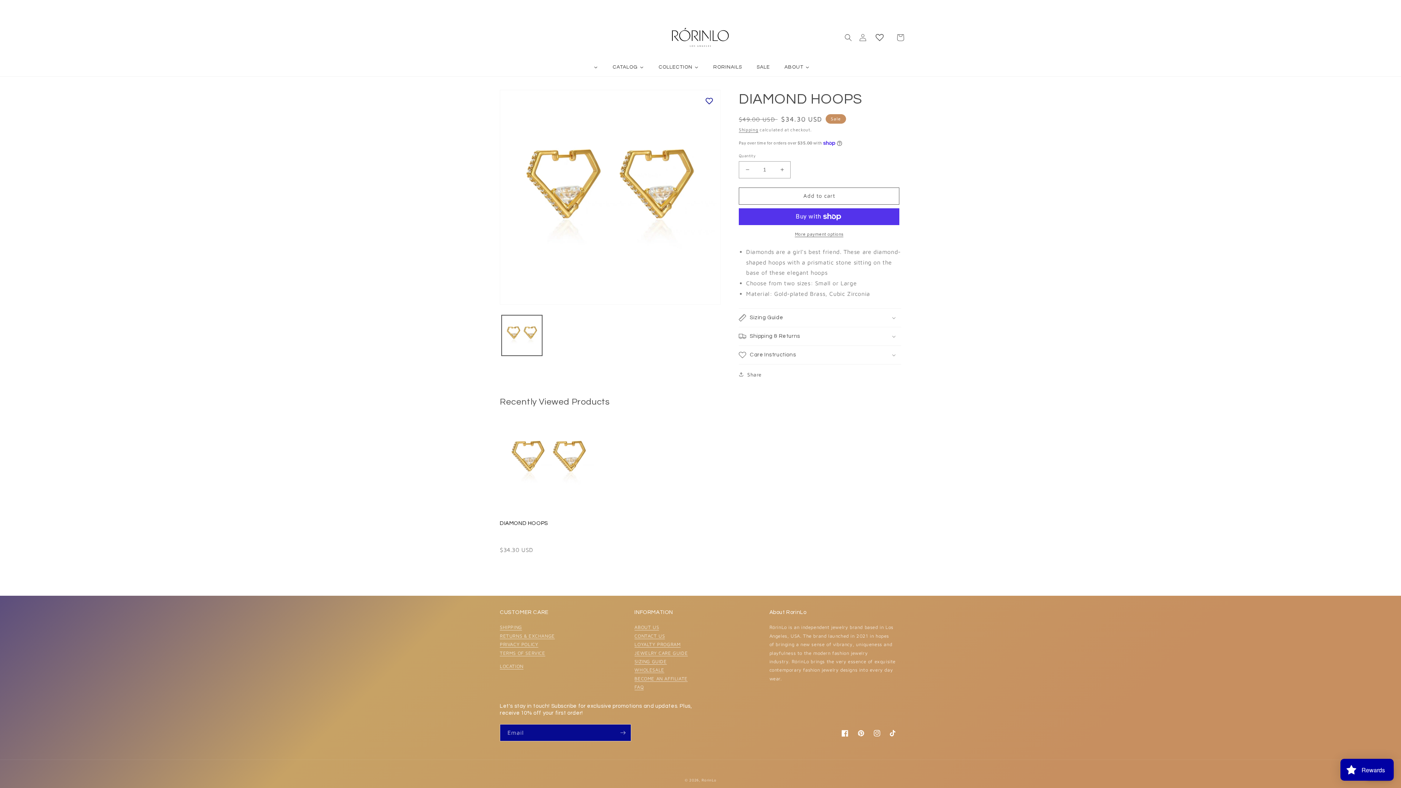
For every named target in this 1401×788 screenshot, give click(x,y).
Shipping (749, 129)
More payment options (819, 234)
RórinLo (709, 780)
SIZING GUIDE (650, 661)
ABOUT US (646, 627)
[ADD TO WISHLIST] (709, 101)
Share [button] (754, 374)
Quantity (747, 155)
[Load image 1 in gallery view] (522, 335)
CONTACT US (649, 636)
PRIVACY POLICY (519, 644)
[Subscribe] (623, 732)
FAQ (639, 687)
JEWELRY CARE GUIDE (661, 653)
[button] (848, 38)
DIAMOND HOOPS (524, 523)
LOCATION (512, 666)
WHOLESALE (649, 670)
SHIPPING (511, 627)
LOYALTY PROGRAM (657, 644)
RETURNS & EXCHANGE (527, 636)
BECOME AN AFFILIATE (660, 678)
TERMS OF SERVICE (522, 653)
